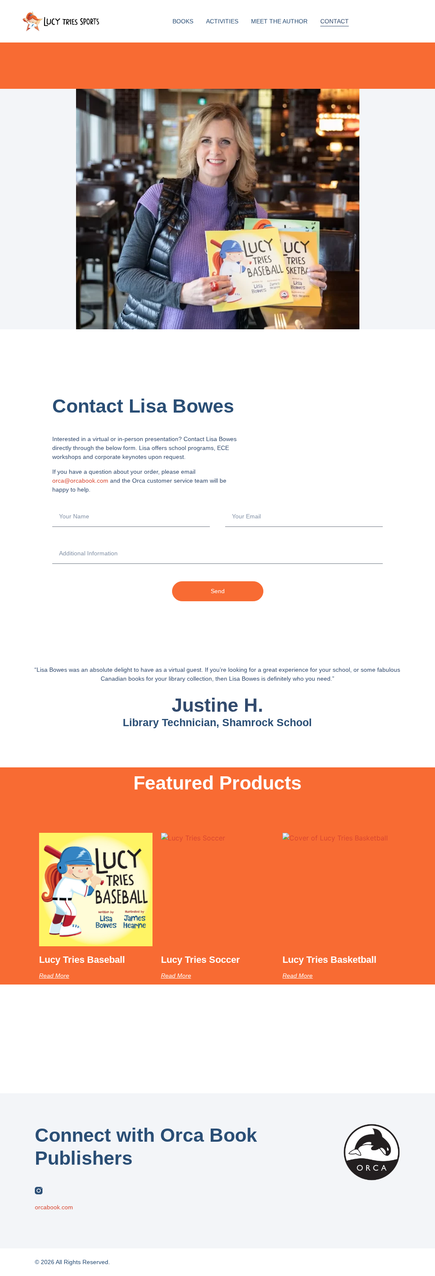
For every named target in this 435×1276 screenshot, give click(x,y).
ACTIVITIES (222, 21)
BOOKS (182, 21)
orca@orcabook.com (80, 480)
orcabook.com (54, 1207)
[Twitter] (55, 1190)
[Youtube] (103, 1190)
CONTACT (334, 21)
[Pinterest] (87, 1190)
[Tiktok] (119, 1190)
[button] (386, 21)
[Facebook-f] (71, 1190)
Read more (54, 976)
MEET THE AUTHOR (279, 21)
